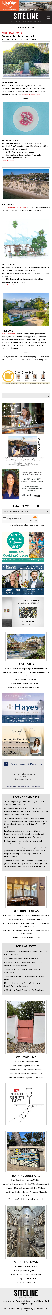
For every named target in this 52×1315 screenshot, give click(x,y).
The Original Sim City (26, 1282)
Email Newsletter (12, 33)
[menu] (48, 17)
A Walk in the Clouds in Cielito (26, 1061)
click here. (17, 359)
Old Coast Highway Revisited (26, 1065)
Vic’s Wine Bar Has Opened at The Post (26, 919)
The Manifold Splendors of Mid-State (26, 1073)
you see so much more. (31, 94)
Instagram (23, 1304)
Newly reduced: (9, 334)
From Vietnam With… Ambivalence (26, 1274)
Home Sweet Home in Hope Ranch (26, 683)
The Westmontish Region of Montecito (26, 1077)
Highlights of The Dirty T (26, 1266)
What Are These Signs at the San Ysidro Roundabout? (26, 1184)
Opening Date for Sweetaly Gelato (26, 937)
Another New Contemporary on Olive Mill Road (26, 668)
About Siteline (8, 1301)
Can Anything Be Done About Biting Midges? (26, 1188)
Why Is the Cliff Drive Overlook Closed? (26, 1199)
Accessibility (28, 1309)
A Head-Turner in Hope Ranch (26, 679)
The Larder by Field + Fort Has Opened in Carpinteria (26, 915)
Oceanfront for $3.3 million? (14, 207)
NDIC (26, 1311)
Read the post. (8, 160)
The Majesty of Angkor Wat (26, 1270)
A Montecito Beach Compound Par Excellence (26, 687)
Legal (31, 1304)
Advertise (20, 1301)
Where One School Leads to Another (26, 1069)
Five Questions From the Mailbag (26, 1180)
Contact (29, 1301)
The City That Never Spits (26, 1278)
